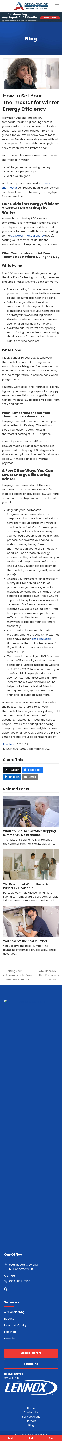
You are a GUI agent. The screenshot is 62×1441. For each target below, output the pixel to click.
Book (10, 1438)
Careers (31, 1421)
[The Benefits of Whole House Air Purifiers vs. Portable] (31, 864)
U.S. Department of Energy (27, 236)
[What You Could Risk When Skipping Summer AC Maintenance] (31, 811)
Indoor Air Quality (15, 1325)
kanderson (10, 744)
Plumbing (10, 1338)
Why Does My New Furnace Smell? (47, 975)
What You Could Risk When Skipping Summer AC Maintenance (29, 833)
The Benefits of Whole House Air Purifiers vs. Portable (26, 886)
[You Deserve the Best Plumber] (31, 921)
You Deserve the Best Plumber (25, 941)
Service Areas (31, 1417)
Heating (9, 1319)
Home (31, 1408)
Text (51, 1438)
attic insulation (41, 639)
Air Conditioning (14, 1312)
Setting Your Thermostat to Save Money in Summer (17, 975)
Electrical (10, 1332)
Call (31, 1438)
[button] (57, 5)
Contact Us (31, 1412)
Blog (31, 1425)
